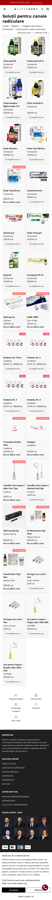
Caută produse (16, 699)
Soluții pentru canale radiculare (30, 29)
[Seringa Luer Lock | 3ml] (37, 559)
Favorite (36, 708)
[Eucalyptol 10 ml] (37, 260)
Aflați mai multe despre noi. (14, 883)
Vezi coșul (16, 720)
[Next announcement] (47, 2)
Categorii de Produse (32, 26)
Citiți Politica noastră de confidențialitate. (21, 880)
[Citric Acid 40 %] (37, 88)
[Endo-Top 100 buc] (37, 133)
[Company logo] (26, 9)
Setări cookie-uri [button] (26, 896)
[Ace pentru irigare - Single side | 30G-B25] (37, 604)
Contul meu (36, 699)
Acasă (5, 26)
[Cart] (47, 9)
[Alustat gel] (14, 218)
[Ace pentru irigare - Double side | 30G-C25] (14, 649)
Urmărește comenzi (16, 709)
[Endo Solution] (14, 133)
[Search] (42, 9)
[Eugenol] (14, 260)
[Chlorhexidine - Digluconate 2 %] (14, 88)
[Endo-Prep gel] (37, 218)
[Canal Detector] (37, 175)
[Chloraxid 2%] (14, 46)
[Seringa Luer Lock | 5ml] (14, 604)
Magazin (15, 26)
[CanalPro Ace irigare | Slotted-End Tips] (37, 470)
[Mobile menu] (4, 9)
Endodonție (8, 29)
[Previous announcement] (4, 2)
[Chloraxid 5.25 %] (37, 46)
